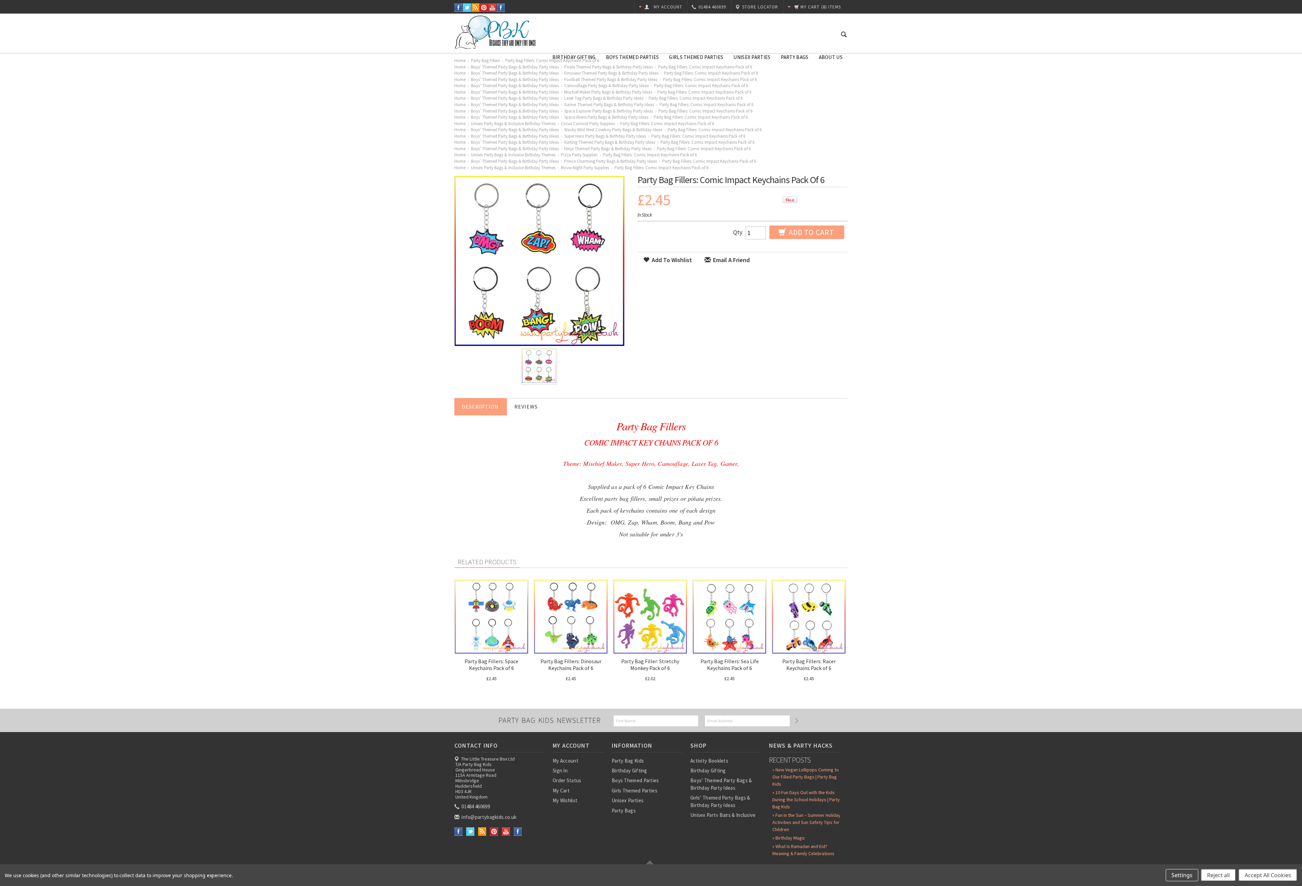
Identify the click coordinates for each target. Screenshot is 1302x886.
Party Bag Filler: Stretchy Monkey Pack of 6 (650, 664)
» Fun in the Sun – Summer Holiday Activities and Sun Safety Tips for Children (806, 822)
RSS (475, 7)
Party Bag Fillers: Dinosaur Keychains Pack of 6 (570, 664)
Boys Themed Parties (632, 57)
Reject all (1218, 875)
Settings (1181, 875)
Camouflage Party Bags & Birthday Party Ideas (606, 85)
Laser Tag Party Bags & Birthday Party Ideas (603, 98)
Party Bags (795, 57)
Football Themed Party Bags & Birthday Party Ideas (610, 79)
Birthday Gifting (574, 57)
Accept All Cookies (1268, 875)
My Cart (561, 790)
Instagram (501, 7)
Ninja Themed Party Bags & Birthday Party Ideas (607, 149)
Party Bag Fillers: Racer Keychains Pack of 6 (809, 664)
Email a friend (731, 260)
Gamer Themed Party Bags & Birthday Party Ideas (609, 104)
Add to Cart (810, 232)
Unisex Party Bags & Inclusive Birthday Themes (513, 123)
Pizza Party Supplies (579, 155)
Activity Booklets (709, 760)
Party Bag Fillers (485, 60)
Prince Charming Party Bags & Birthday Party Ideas (610, 161)
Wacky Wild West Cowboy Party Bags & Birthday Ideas (613, 130)
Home (460, 60)
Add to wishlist (671, 260)
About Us (831, 57)
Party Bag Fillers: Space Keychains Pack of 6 (491, 664)
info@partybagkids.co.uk (488, 817)
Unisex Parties (751, 57)
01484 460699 (475, 806)
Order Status (567, 780)
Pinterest (484, 7)
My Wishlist (565, 800)
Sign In (560, 770)
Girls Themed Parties (696, 57)
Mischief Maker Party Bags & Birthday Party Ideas (608, 92)
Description (480, 406)
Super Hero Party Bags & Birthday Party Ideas (605, 136)
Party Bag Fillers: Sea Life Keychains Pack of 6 (730, 664)
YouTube (492, 7)
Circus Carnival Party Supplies (588, 123)
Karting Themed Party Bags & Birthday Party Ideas (609, 142)
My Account (565, 760)
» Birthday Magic (788, 838)
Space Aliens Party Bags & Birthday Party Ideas (606, 117)
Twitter (467, 7)
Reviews (526, 406)
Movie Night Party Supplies (585, 168)
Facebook (458, 7)
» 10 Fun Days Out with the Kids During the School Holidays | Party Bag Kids (806, 799)
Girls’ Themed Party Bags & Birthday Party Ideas (720, 801)
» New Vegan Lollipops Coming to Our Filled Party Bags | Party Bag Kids (805, 777)
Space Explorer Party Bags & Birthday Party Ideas (608, 111)
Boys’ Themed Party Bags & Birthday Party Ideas (515, 67)
